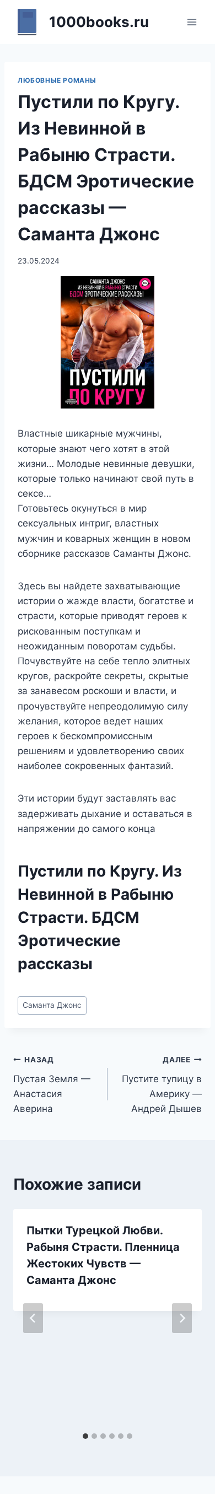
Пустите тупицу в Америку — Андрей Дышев (162, 1084)
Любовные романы (57, 80)
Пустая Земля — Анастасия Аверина (51, 1084)
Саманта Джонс (52, 1005)
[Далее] (182, 1318)
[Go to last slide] (33, 1318)
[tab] (85, 1436)
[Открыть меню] (191, 21)
